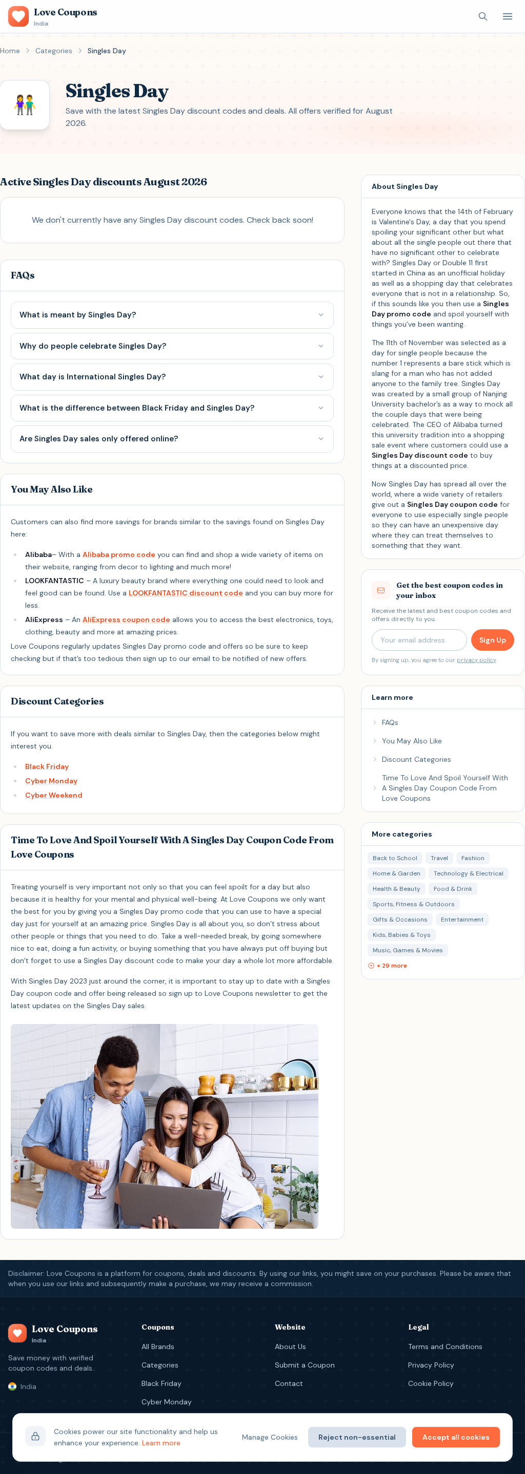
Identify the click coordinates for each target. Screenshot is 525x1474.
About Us (290, 1346)
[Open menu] (507, 16)
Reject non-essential (357, 1437)
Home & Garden (396, 873)
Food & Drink (453, 889)
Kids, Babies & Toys (402, 935)
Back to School (395, 858)
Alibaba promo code (119, 554)
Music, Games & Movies (408, 950)
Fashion (472, 858)
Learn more (161, 1442)
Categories (53, 50)
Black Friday (47, 766)
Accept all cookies (456, 1437)
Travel (439, 858)
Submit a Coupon (305, 1365)
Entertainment (462, 919)
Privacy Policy (431, 1365)
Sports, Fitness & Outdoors (414, 904)
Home (10, 50)
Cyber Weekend (54, 795)
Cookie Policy (431, 1383)
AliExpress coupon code (126, 619)
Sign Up (492, 640)
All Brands (158, 1346)
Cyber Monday (51, 780)
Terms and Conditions (445, 1346)
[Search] (483, 16)
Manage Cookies (270, 1437)
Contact (289, 1383)
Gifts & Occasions (400, 919)
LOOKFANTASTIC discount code (186, 592)
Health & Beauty (396, 889)
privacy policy (476, 660)
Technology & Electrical (468, 873)
